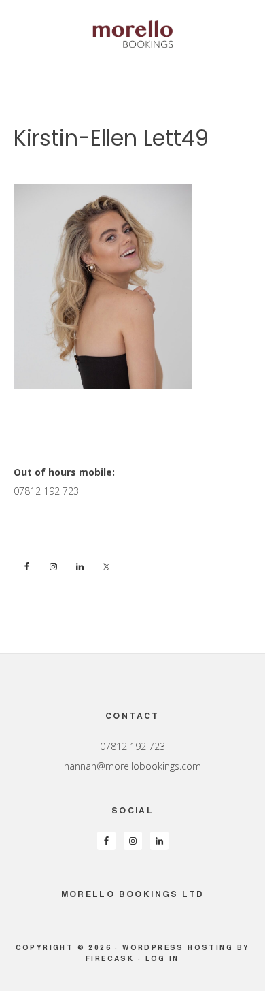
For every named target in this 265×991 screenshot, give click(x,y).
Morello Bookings (132, 34)
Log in (162, 958)
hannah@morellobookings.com (132, 766)
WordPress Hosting (177, 947)
